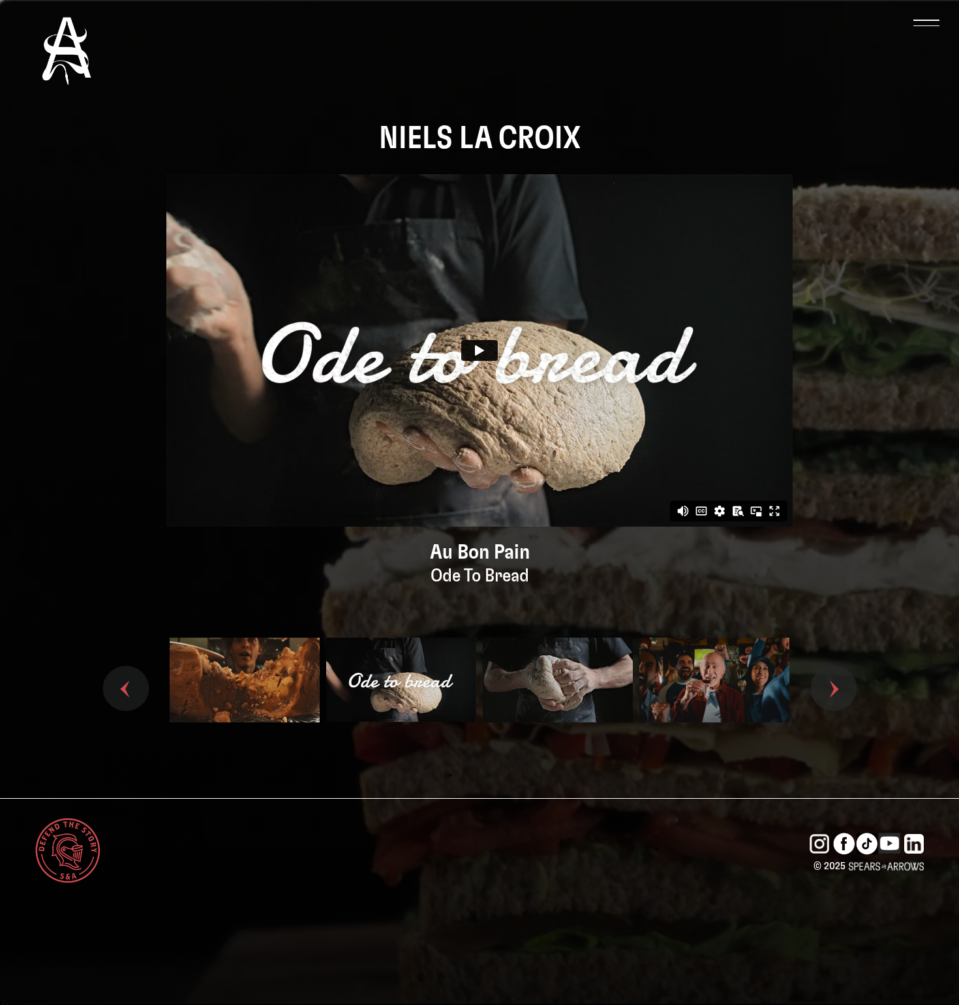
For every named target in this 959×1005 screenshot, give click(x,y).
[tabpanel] (244, 701)
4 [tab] (508, 775)
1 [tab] (450, 775)
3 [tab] (489, 775)
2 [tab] (469, 775)
